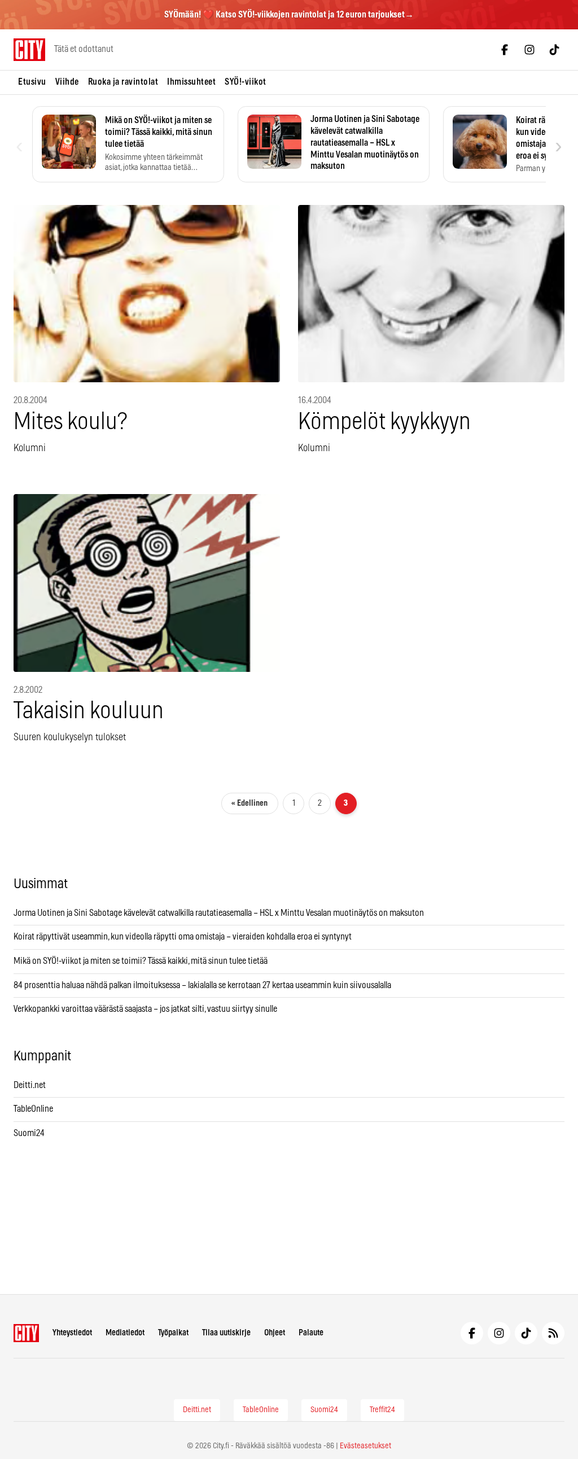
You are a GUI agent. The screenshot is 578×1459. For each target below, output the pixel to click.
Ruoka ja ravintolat (123, 81)
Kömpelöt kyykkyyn (384, 422)
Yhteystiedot (72, 1333)
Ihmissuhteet (191, 81)
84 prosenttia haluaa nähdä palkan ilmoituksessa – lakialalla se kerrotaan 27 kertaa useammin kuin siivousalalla (202, 985)
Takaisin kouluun (89, 711)
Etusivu (32, 81)
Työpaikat (173, 1333)
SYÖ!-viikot (245, 81)
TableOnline (33, 1108)
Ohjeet (274, 1333)
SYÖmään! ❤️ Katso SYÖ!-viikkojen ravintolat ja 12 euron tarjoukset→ (289, 14)
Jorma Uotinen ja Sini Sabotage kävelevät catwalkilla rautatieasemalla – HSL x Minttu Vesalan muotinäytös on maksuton (219, 913)
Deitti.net (30, 1085)
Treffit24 (382, 1410)
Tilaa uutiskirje (226, 1333)
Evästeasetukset (365, 1446)
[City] (26, 1333)
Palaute (311, 1333)
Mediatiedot (125, 1333)
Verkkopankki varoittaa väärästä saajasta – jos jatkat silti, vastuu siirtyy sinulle (145, 1009)
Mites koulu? (70, 422)
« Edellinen (249, 803)
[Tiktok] (554, 50)
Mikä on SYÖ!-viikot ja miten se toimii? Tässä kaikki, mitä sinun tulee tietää (141, 961)
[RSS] (553, 1333)
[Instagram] (529, 50)
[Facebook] (504, 50)
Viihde (67, 81)
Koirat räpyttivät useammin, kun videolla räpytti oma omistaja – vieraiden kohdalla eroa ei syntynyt (183, 936)
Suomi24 (29, 1133)
